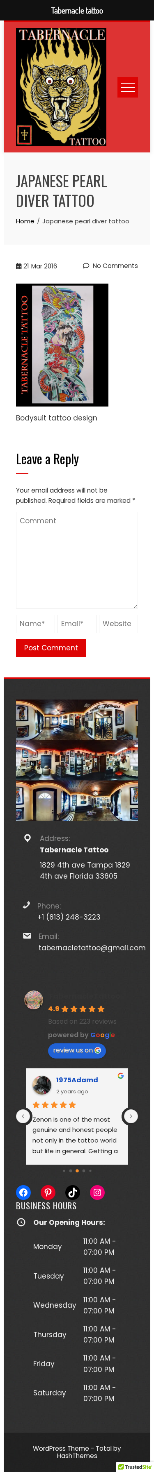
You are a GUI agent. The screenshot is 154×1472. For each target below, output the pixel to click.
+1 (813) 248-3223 (69, 917)
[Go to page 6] (90, 1171)
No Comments (114, 265)
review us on (73, 1050)
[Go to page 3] (70, 1170)
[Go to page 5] (83, 1170)
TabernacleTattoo (84, 996)
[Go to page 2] (64, 1171)
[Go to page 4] (77, 1170)
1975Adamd (77, 1080)
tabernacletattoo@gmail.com (92, 948)
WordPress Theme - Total (72, 1448)
